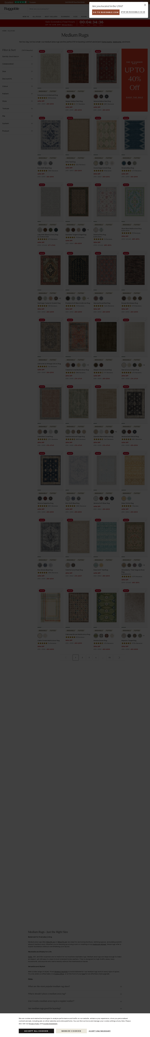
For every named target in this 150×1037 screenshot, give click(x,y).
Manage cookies (71, 1031)
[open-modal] (145, 5)
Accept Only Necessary (100, 1031)
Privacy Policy (34, 1024)
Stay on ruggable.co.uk (133, 12)
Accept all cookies (36, 1031)
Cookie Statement (50, 1024)
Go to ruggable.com (106, 12)
